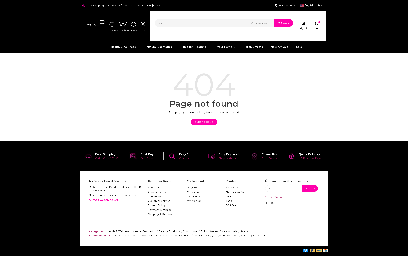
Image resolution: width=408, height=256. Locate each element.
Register (192, 187)
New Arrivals (279, 46)
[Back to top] (398, 246)
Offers (230, 196)
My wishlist (194, 201)
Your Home (224, 46)
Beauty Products (194, 46)
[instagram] (273, 203)
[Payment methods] (325, 250)
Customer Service (159, 201)
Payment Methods (159, 209)
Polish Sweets (253, 46)
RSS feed (232, 205)
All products (233, 187)
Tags (229, 201)
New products (235, 192)
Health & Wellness (123, 46)
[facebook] (267, 203)
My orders (193, 192)
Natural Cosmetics (159, 46)
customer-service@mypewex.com (114, 195)
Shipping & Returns (160, 214)
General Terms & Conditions (158, 194)
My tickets (193, 196)
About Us (154, 187)
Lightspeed (153, 250)
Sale (299, 46)
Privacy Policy (157, 205)
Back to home (204, 122)
